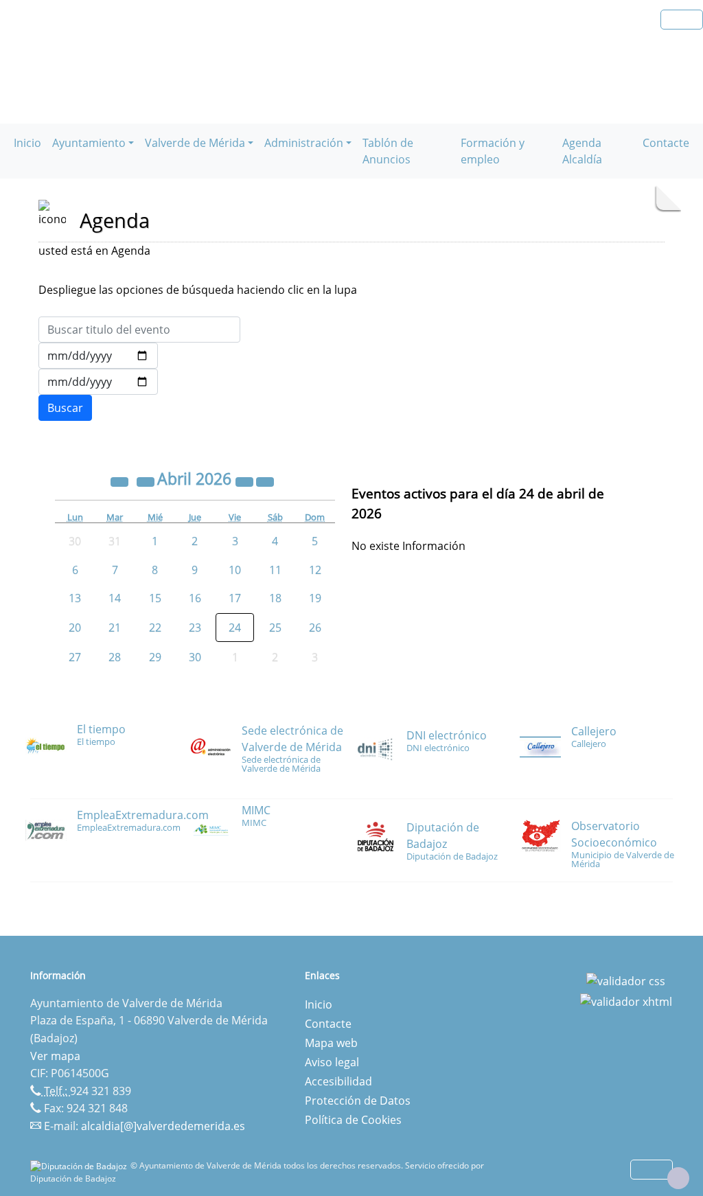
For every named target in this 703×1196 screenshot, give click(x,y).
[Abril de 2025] (121, 480)
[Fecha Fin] (98, 382)
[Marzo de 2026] (147, 480)
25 (275, 627)
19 (315, 598)
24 (235, 627)
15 (155, 598)
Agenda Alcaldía (582, 151)
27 (75, 657)
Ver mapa (55, 1055)
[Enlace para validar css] (625, 979)
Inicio (27, 142)
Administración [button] (303, 142)
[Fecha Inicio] (98, 356)
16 (195, 598)
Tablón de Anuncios (387, 151)
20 (75, 627)
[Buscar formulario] (65, 408)
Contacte (666, 142)
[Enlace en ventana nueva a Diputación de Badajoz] (80, 1165)
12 (315, 569)
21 (114, 627)
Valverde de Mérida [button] (195, 142)
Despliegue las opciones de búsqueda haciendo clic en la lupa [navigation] (197, 289)
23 (195, 627)
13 (75, 598)
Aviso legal (332, 1062)
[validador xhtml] (626, 1000)
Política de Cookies (353, 1119)
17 (235, 598)
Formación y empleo (493, 151)
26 (315, 627)
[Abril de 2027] (245, 480)
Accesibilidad (338, 1081)
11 (275, 569)
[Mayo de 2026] (265, 480)
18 (275, 598)
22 (155, 627)
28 (114, 657)
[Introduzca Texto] (139, 330)
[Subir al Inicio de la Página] (678, 1178)
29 (155, 657)
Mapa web (331, 1042)
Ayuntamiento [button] (89, 142)
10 (235, 569)
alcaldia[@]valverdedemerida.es (163, 1126)
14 (114, 598)
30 (195, 657)
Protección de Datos (358, 1100)
